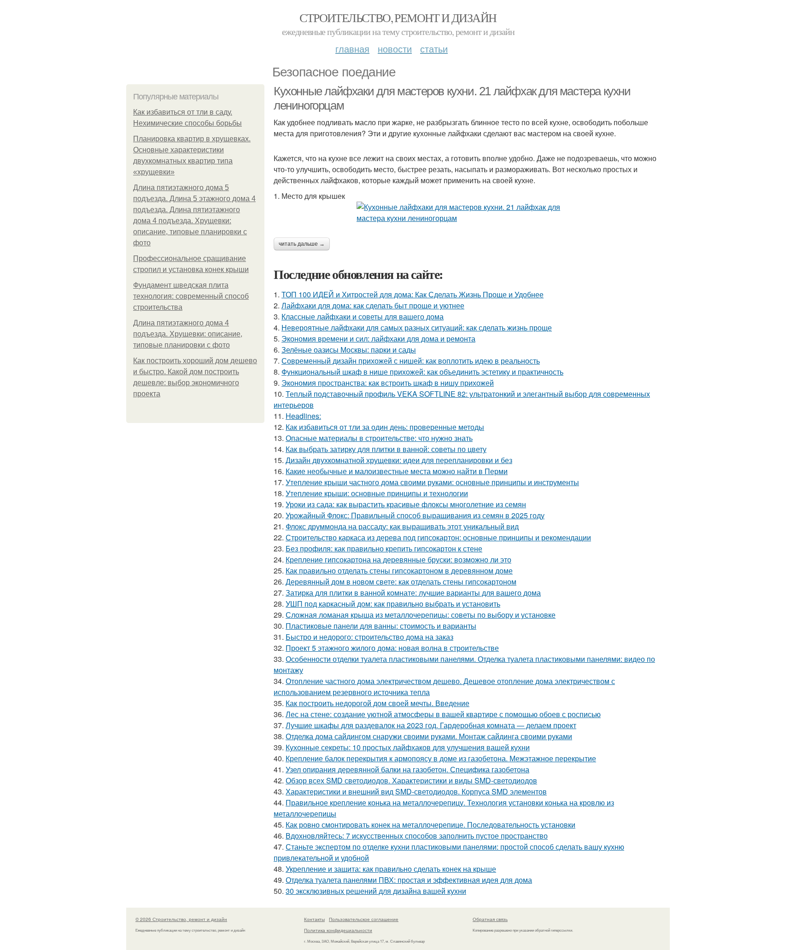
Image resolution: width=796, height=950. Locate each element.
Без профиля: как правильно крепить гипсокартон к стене (384, 548)
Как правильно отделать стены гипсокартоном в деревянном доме (399, 570)
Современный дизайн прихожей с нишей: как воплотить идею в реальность (410, 360)
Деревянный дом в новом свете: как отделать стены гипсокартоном (401, 581)
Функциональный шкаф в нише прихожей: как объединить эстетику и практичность (422, 371)
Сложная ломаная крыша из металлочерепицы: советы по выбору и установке (421, 614)
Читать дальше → (302, 244)
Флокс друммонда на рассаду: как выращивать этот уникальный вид (402, 526)
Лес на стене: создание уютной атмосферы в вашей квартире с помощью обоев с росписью (443, 714)
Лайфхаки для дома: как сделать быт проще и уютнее (372, 305)
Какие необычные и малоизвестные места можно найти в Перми (397, 471)
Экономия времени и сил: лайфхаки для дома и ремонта (378, 338)
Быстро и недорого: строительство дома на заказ (369, 636)
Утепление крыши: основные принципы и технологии (377, 493)
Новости (395, 48)
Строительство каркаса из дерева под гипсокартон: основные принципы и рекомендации (438, 537)
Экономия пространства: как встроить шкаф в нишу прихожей (387, 382)
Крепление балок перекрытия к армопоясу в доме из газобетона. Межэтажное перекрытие (441, 758)
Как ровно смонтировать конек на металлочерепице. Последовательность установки (430, 824)
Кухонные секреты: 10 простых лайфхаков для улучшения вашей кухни (408, 747)
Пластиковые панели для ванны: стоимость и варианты (381, 625)
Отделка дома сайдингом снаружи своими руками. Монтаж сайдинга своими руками (429, 736)
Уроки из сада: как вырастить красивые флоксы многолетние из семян (406, 504)
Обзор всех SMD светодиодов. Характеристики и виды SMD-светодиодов (411, 780)
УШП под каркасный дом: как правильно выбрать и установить (393, 603)
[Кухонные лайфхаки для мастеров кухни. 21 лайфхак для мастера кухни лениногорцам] (472, 213)
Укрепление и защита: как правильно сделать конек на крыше (391, 868)
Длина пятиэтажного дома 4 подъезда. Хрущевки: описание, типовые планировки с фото (187, 334)
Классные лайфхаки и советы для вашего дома (362, 316)
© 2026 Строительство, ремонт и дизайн (181, 919)
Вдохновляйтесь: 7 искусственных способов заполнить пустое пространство (417, 835)
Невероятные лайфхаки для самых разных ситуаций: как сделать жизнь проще (416, 327)
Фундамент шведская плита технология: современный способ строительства (191, 296)
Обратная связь (490, 919)
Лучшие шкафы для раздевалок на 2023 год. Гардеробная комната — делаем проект (431, 725)
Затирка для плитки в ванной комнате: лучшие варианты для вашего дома (413, 592)
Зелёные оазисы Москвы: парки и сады (348, 349)
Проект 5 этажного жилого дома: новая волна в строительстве (392, 648)
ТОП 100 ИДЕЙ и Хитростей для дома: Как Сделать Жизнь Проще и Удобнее (412, 294)
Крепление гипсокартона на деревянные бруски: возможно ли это (398, 559)
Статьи (434, 48)
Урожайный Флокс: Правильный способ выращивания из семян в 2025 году (415, 515)
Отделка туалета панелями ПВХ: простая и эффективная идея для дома (409, 880)
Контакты (314, 919)
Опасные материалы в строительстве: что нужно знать (379, 438)
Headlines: (303, 416)
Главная (352, 48)
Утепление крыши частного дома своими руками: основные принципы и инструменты (432, 482)
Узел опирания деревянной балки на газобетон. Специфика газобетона (407, 769)
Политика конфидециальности (338, 930)
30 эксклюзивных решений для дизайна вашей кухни (376, 891)
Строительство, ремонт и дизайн (397, 17)
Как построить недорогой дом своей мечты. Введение (377, 703)
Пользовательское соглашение (363, 919)
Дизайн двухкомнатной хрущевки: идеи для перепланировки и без (399, 460)
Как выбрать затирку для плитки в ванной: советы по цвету (386, 449)
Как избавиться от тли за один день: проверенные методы (385, 427)
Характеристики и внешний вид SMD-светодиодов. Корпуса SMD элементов (416, 791)
